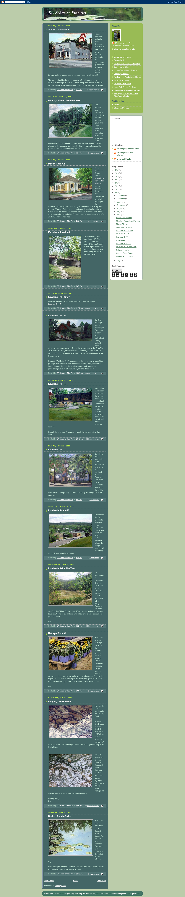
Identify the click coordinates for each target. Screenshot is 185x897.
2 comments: (94, 90)
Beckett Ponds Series (59, 816)
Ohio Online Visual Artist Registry (127, 90)
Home (75, 881)
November (121, 199)
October (120, 202)
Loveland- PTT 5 (57, 315)
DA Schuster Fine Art (67, 12)
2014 (117, 180)
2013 (117, 183)
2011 (117, 189)
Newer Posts (49, 881)
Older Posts (101, 881)
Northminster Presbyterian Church (127, 77)
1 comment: (94, 153)
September (121, 205)
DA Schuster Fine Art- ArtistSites (127, 64)
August (120, 208)
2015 (117, 177)
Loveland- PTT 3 (57, 449)
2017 (117, 170)
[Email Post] (101, 90)
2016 (117, 173)
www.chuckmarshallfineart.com (99, 180)
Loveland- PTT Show (59, 297)
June (119, 215)
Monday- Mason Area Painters (64, 100)
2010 (117, 193)
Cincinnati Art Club (121, 67)
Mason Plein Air (56, 163)
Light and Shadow (124, 159)
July (119, 212)
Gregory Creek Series (59, 701)
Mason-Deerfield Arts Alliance (125, 70)
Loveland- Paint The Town (62, 568)
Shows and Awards (121, 108)
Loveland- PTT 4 (57, 384)
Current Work (119, 60)
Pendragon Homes (121, 74)
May (119, 261)
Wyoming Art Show (121, 80)
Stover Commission (58, 29)
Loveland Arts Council (122, 84)
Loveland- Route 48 (58, 510)
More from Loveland (59, 232)
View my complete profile (124, 49)
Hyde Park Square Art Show (125, 87)
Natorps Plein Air (57, 633)
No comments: (93, 308)
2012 (117, 186)
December (121, 196)
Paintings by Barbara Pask (128, 149)
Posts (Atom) (60, 886)
